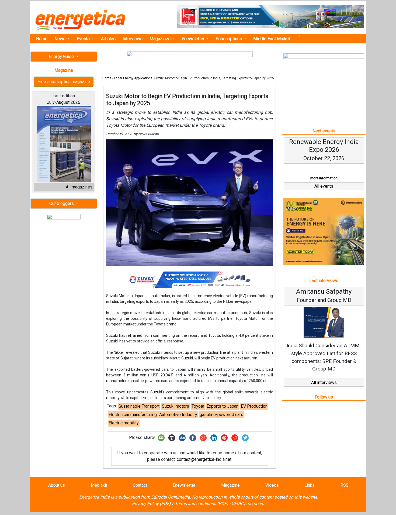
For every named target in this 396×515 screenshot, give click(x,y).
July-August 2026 (63, 102)
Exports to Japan (222, 406)
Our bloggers (62, 203)
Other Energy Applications (133, 78)
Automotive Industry (178, 414)
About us (56, 485)
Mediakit (99, 485)
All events (323, 186)
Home (41, 38)
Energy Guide (62, 56)
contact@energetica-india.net (204, 459)
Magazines (161, 38)
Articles (108, 38)
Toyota (198, 406)
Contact (140, 485)
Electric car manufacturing (133, 414)
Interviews (133, 38)
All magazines (79, 187)
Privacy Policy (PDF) (151, 503)
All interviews (324, 382)
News (60, 38)
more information (324, 178)
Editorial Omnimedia (170, 497)
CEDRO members (247, 503)
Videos (272, 485)
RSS (345, 485)
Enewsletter (194, 38)
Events (84, 38)
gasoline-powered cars (221, 414)
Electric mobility (124, 422)
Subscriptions (229, 38)
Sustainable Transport (139, 406)
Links (309, 485)
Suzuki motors (175, 406)
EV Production (254, 406)
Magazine (230, 485)
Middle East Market (271, 38)
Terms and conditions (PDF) (201, 503)
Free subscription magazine (63, 81)
